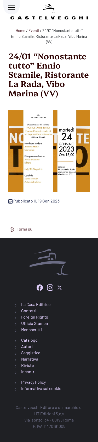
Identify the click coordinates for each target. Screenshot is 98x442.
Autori (27, 346)
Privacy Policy (33, 381)
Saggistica (30, 352)
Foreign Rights (34, 316)
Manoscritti (31, 329)
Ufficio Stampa (34, 323)
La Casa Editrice (36, 304)
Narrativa (29, 358)
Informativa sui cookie (41, 388)
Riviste (27, 365)
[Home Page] (49, 11)
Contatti (28, 310)
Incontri (28, 371)
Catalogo (29, 339)
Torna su (24, 228)
